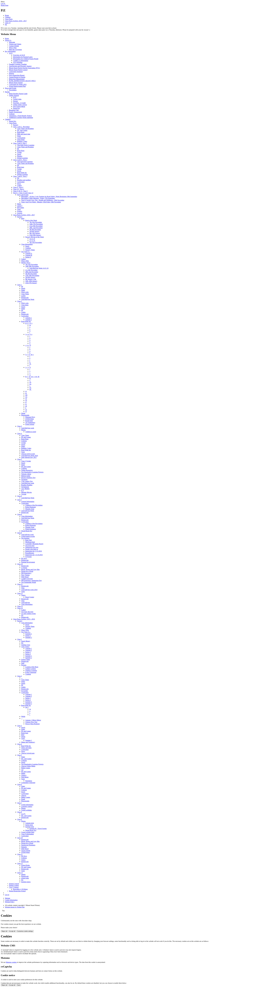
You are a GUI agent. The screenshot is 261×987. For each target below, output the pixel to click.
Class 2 (19, 301)
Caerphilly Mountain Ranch (34, 544)
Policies (11, 73)
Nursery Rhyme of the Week (34, 237)
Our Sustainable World (28, 582)
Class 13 (20, 606)
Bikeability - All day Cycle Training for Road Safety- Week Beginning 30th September (49, 196)
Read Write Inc (22, 173)
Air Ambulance (30, 422)
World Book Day (26, 531)
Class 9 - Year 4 (18, 187)
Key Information (10, 51)
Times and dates (26, 748)
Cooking (28, 674)
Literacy (19, 206)
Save (18, 985)
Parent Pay (16, 108)
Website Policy (9, 902)
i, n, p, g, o (28, 334)
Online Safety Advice (20, 105)
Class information (27, 604)
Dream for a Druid (27, 571)
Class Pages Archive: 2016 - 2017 (16, 21)
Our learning (25, 538)
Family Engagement (15, 112)
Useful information (27, 805)
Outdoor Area (25, 645)
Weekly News (25, 263)
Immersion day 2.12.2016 (33, 551)
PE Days (24, 558)
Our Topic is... (25, 252)
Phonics (19, 156)
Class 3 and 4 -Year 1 (20, 143)
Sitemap (7, 898)
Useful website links (27, 832)
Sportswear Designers (28, 845)
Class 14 (7, 23)
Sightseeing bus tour (31, 547)
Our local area (29, 545)
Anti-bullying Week (27, 511)
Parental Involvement (28, 562)
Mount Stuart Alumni (16, 82)
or (26, 404)
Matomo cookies (11, 962)
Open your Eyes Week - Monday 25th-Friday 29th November (41, 202)
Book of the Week (31, 220)
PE (18, 149)
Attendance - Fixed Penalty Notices (20, 116)
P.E (6, 24)
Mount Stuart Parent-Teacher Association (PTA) (24, 68)
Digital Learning (22, 158)
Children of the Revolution (34, 505)
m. (30, 325)
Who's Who (13, 48)
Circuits (23, 494)
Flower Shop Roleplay (32, 724)
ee (26, 393)
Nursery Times (30, 250)
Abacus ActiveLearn (27, 753)
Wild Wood (25, 577)
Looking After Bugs (31, 667)
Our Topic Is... (26, 632)
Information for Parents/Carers (23, 57)
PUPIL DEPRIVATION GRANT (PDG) (22, 81)
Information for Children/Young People (25, 59)
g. (30, 342)
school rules (25, 878)
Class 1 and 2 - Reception (21, 127)
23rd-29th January (35, 235)
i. (29, 336)
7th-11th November (35, 222)
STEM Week (29, 419)
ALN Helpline (17, 62)
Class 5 (19, 459)
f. (29, 356)
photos (23, 874)
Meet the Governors (15, 49)
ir (25, 408)
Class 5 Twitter (26, 461)
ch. (30, 382)
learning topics (26, 882)
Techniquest (25, 487)
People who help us (31, 549)
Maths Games (25, 768)
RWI (22, 218)
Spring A (28, 257)
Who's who (25, 292)
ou (26, 410)
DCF (14, 97)
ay (26, 391)
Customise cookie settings (25, 931)
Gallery (19, 185)
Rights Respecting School (17, 891)
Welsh (23, 413)
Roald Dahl (29, 421)
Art (22, 770)
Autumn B (28, 255)
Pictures (23, 665)
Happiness (28, 781)
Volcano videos (26, 474)
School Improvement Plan (17, 86)
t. (29, 332)
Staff (22, 663)
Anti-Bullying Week (27, 299)
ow (26, 397)
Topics (23, 595)
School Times (25, 659)
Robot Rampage (30, 507)
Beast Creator (29, 597)
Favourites (24, 691)
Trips (22, 588)
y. (29, 373)
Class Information (27, 244)
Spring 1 (28, 652)
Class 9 (19, 533)
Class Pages (9, 19)
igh (26, 395)
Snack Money (25, 641)
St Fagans (28, 556)
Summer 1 (28, 634)
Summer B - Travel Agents (38, 828)
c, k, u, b (28, 345)
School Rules (25, 865)
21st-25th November (36, 226)
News (19, 184)
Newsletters (13, 90)
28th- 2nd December (36, 228)
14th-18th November (32, 266)
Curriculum (20, 182)
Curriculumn (21, 138)
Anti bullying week (27, 534)
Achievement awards (28, 536)
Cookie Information (11, 900)
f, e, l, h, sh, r (29, 354)
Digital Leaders (14, 885)
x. (30, 386)
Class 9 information (27, 834)
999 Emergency (26, 573)
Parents (7, 92)
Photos (23, 430)
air (26, 406)
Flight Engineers (30, 529)
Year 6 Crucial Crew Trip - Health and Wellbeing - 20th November (42, 200)
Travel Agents (25, 850)
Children (8, 17)
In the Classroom (30, 672)
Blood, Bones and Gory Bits (30, 569)
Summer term (29, 827)
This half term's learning (25, 161)
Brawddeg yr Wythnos (20, 889)
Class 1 (19, 285)
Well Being (24, 777)
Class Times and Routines (25, 128)
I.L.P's (23, 814)
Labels (23, 296)
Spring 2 (28, 635)
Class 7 (19, 500)
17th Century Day (27, 481)
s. (29, 329)
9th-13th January (34, 233)
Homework (25, 297)
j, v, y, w (28, 367)
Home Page (4, 5)
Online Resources (27, 470)
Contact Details (14, 46)
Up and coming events (28, 613)
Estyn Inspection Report (16, 75)
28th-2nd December (31, 272)
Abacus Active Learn (28, 454)
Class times (24, 305)
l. (29, 360)
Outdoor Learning (31, 670)
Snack (19, 154)
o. (30, 343)
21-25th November (31, 270)
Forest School (29, 424)
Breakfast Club (14, 110)
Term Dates (21, 139)
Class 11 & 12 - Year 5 (20, 191)
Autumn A (28, 253)
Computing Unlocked (28, 782)
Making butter (25, 476)
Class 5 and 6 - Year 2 (20, 160)
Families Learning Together (18, 64)
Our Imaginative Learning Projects (32, 472)
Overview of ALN (19, 55)
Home (7, 15)
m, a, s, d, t (28, 323)
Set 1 (27, 707)
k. (30, 349)
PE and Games (26, 437)
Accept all (12, 931)
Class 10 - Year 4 (18, 189)
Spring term (29, 825)
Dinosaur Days (30, 417)
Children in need (30, 432)
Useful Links (17, 99)
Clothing (28, 248)
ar (26, 402)
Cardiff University (27, 579)
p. (30, 340)
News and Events (10, 88)
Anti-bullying (25, 602)
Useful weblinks (26, 810)
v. (29, 371)
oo (26, 398)
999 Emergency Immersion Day (31, 580)
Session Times (29, 626)
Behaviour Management (16, 79)
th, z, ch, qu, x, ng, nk (32, 376)
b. (30, 353)
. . (21, 678)
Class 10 (20, 564)
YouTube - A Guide (19, 103)
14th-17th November (36, 224)
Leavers (19, 213)
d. (30, 331)
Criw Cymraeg (14, 887)
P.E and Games (26, 867)
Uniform (11, 114)
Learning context (26, 806)
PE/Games (20, 207)
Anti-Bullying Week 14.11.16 (38, 268)
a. (29, 327)
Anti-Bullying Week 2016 (29, 455)
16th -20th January (31, 281)
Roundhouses (29, 553)
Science (19, 211)
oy (26, 411)
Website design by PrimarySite (15, 907)
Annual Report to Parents (17, 77)
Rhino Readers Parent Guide (18, 94)
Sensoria (24, 847)
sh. (30, 364)
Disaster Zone (29, 509)
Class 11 (20, 584)
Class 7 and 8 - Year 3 (20, 176)
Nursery (15, 125)
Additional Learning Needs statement (21, 117)
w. (30, 375)
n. (30, 338)
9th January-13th (30, 279)
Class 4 (19, 433)
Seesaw (15, 101)
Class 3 (19, 426)
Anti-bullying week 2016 (29, 590)
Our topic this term (27, 612)
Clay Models (25, 489)
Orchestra (24, 479)
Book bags (20, 167)
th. (30, 378)
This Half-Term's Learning (25, 145)
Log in (3, 3)
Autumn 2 (28, 319)
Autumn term (29, 823)
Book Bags (20, 132)
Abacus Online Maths (28, 766)
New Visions (25, 575)
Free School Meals (19, 106)
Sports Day (12, 121)
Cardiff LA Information (20, 60)
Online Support (14, 95)
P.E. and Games (22, 130)
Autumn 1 (28, 318)
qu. (30, 384)
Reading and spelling (24, 180)
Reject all (4, 931)
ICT (22, 490)
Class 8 (19, 514)
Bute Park (28, 540)
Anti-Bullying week (27, 428)
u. (30, 351)
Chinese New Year (31, 722)
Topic (19, 209)
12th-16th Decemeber (32, 275)
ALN (10, 53)
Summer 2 (28, 637)
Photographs (25, 415)
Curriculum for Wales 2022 (18, 84)
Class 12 (20, 593)
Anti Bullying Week (27, 518)
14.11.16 (32, 239)
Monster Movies (26, 492)
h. (30, 362)
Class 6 (19, 496)
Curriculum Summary (16, 71)
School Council (14, 884)
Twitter (19, 152)
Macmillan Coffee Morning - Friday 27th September (38, 198)
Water (19, 136)
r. (29, 365)
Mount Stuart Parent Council (18, 70)
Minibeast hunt (30, 542)
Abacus (23, 795)
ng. (30, 387)
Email (23, 799)
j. (29, 369)
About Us (8, 40)
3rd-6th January (34, 231)
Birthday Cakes (22, 141)
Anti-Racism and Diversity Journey (20, 66)
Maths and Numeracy (28, 742)
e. (29, 358)
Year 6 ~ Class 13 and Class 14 (23, 193)
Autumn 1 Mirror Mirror (33, 720)
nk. (30, 389)
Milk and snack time (23, 134)
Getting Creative (30, 669)
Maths (19, 204)
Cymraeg (24, 568)
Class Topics (25, 647)
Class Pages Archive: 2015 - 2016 (24, 619)
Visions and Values (15, 44)
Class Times (25, 294)
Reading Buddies (26, 485)
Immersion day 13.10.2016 (34, 555)
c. (29, 347)
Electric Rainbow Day (28, 477)
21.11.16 (32, 240)
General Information (27, 501)
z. (29, 380)
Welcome (12, 42)
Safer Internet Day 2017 (29, 457)
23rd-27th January (31, 283)
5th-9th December (35, 229)
